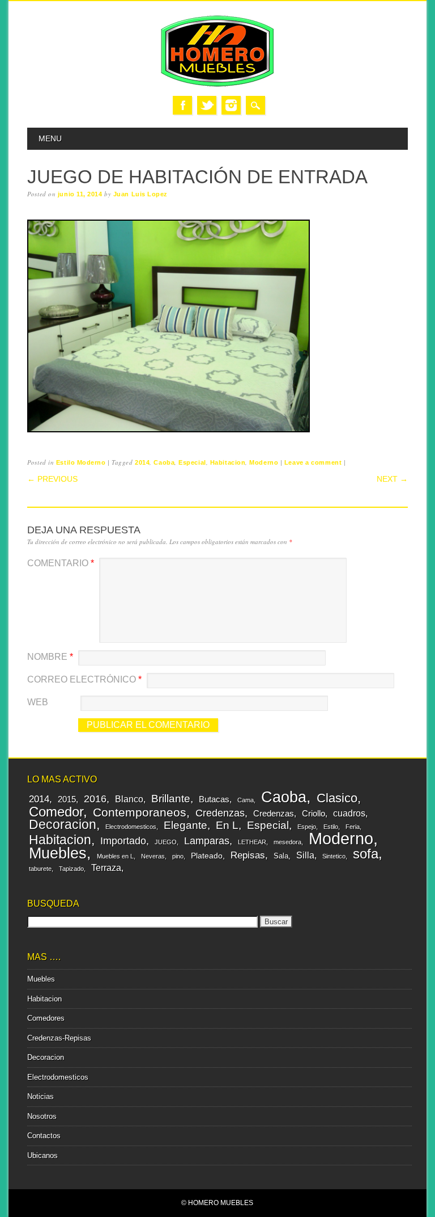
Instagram (231, 105)
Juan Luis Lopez (140, 194)
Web (37, 702)
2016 (95, 799)
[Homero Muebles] (217, 84)
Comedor (56, 811)
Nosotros (42, 1116)
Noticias (40, 1096)
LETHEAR (252, 842)
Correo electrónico (84, 679)
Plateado (207, 855)
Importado (123, 841)
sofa (365, 854)
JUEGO (166, 842)
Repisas (248, 855)
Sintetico (334, 856)
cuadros (349, 813)
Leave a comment (313, 462)
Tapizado (71, 868)
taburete (40, 868)
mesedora (287, 842)
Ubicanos (42, 1155)
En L (227, 825)
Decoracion (62, 824)
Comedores (46, 1018)
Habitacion (228, 462)
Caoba (163, 462)
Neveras (153, 856)
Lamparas (206, 841)
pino (178, 856)
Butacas (214, 799)
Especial (192, 462)
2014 (142, 462)
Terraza (106, 867)
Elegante (185, 825)
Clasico (337, 798)
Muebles (58, 853)
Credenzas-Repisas (59, 1038)
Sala (281, 856)
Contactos (44, 1135)
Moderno (263, 462)
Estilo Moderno (81, 462)
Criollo (313, 813)
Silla (305, 855)
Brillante (170, 799)
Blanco (129, 799)
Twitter (206, 105)
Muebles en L (115, 856)
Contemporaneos (139, 812)
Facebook (182, 105)
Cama (245, 800)
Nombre (50, 657)
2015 (67, 799)
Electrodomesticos (130, 826)
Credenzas (220, 813)
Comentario (60, 563)
